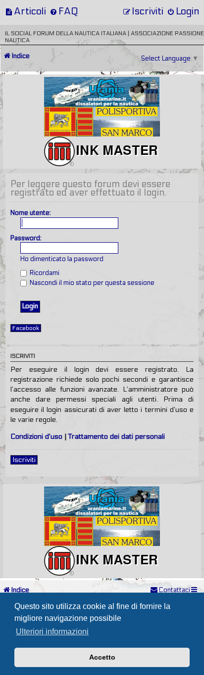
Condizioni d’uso (36, 436)
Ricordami (43, 273)
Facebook (25, 328)
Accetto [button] (102, 657)
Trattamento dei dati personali (116, 436)
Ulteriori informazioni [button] (52, 631)
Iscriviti (24, 460)
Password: (26, 238)
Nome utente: (30, 213)
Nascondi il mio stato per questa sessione (91, 283)
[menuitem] (25, 11)
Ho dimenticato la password (61, 259)
